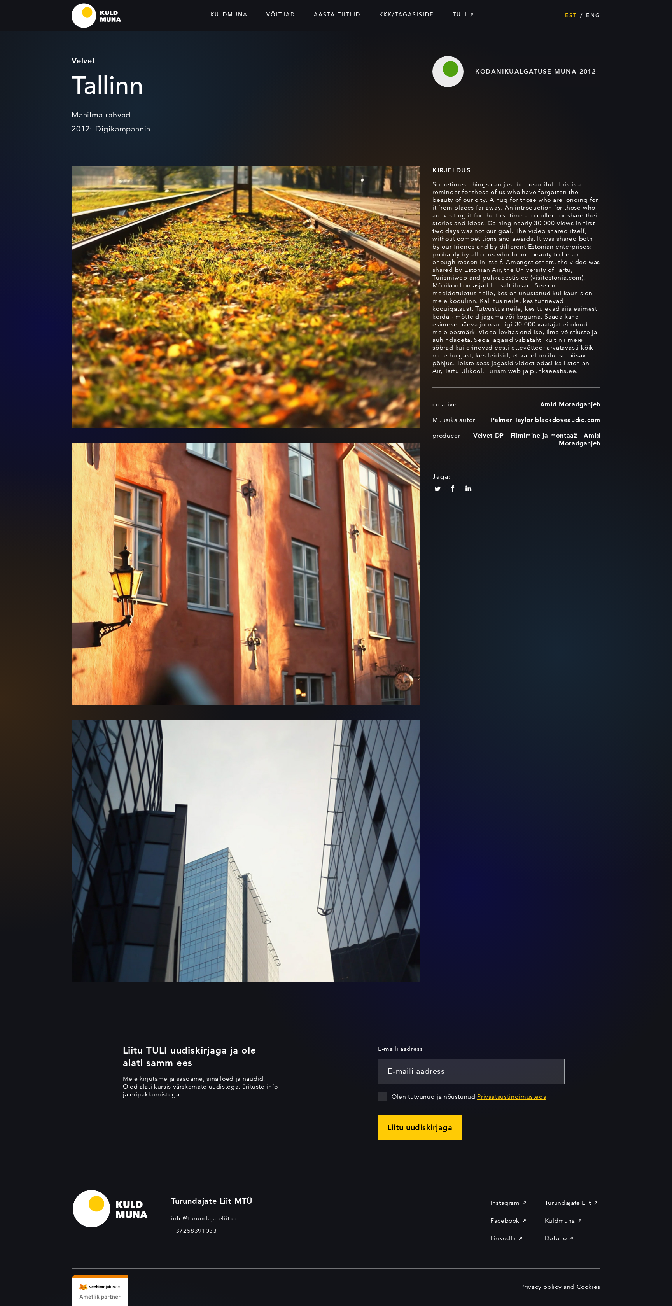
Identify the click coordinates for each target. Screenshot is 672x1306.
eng (593, 15)
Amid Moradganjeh (570, 404)
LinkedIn (503, 1238)
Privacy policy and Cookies (560, 1287)
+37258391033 (194, 1231)
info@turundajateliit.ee (205, 1218)
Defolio (556, 1238)
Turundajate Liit (568, 1203)
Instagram (505, 1203)
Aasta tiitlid (337, 14)
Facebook (505, 1221)
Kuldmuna (229, 14)
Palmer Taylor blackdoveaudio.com (545, 420)
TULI (460, 14)
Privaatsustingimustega (511, 1097)
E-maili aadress (400, 1049)
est (571, 15)
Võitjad (280, 14)
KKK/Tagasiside (406, 14)
